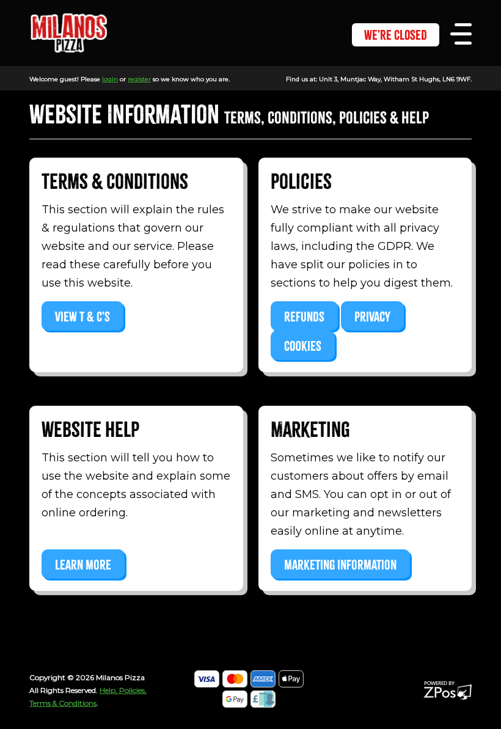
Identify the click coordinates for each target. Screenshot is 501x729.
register (139, 79)
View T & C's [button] (82, 317)
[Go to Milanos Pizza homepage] (68, 32)
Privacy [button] (372, 317)
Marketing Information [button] (340, 565)
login (110, 79)
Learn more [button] (83, 565)
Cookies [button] (302, 346)
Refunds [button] (304, 317)
